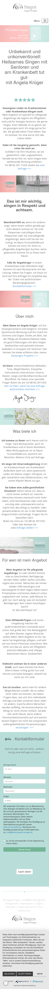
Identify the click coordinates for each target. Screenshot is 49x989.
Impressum (17, 985)
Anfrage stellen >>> (27, 527)
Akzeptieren (24, 974)
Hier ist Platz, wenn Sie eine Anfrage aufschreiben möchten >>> (24, 387)
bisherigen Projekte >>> (24, 355)
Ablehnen (9, 974)
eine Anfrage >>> (31, 167)
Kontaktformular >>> (24, 286)
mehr (40, 974)
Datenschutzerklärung (29, 985)
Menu (37, 20)
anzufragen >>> (25, 727)
